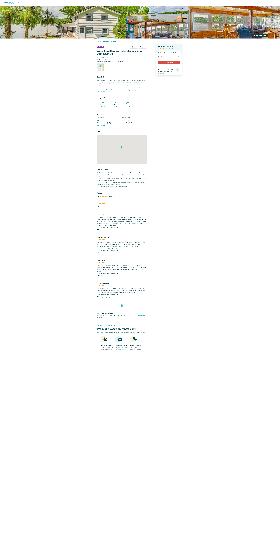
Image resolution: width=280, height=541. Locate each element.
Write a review (140, 194)
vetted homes (106, 351)
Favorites (267, 3)
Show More (100, 91)
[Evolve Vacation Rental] (9, 3)
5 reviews (170, 48)
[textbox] (28, 3)
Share (143, 47)
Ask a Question (140, 315)
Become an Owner (255, 3)
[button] (169, 56)
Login (272, 3)
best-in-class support (135, 351)
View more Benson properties (107, 41)
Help (262, 3)
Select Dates (169, 62)
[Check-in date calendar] (159, 52)
